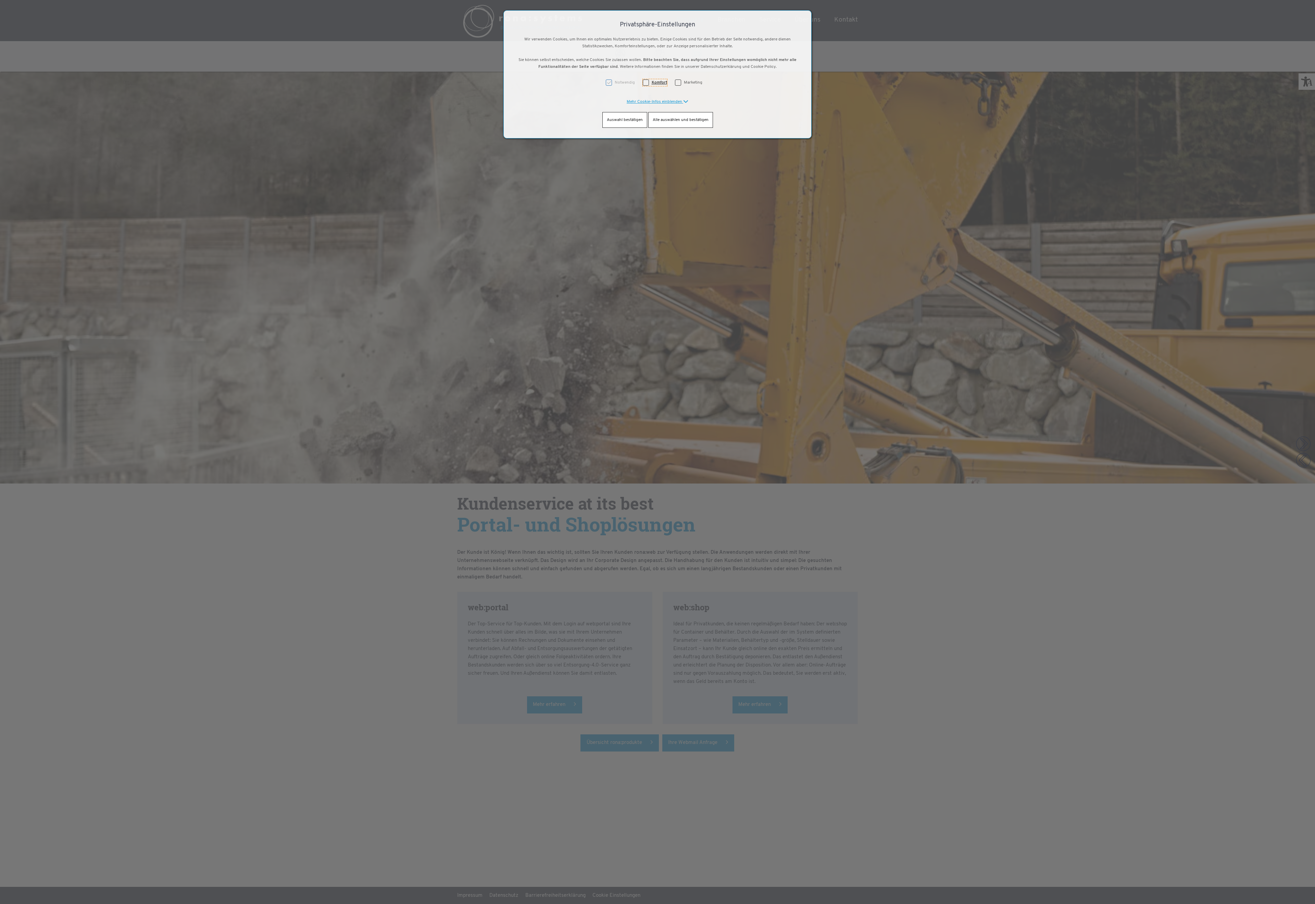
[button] (657, 102)
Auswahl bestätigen (625, 120)
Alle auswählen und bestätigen (681, 120)
